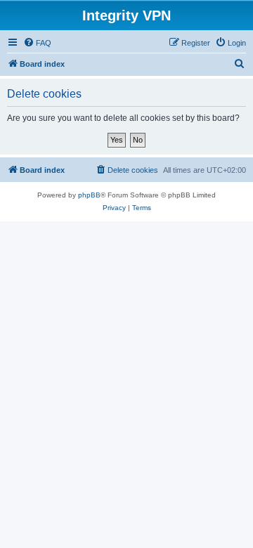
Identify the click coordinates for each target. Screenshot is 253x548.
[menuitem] (37, 42)
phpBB (89, 195)
